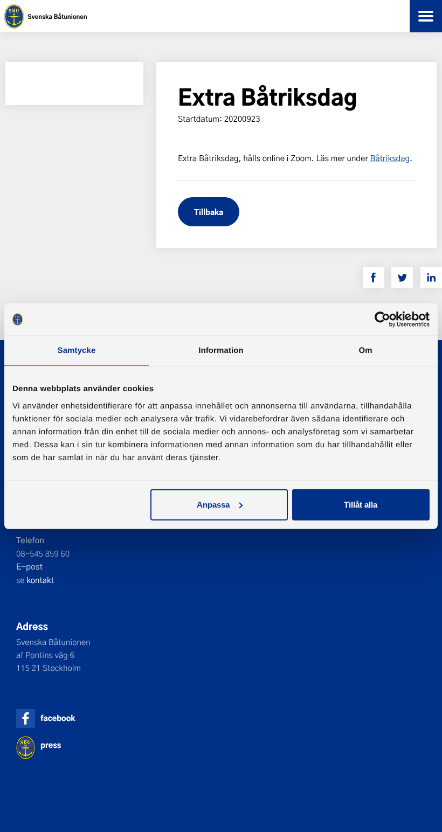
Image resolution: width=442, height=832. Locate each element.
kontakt (40, 580)
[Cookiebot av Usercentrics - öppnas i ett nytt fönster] (382, 319)
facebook (57, 718)
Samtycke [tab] (77, 350)
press (50, 745)
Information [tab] (221, 350)
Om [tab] (365, 350)
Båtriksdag (390, 158)
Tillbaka (208, 211)
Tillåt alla (360, 504)
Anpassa (213, 504)
